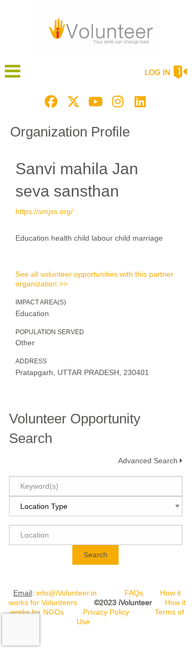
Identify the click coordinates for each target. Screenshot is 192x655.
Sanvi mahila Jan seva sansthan (76, 180)
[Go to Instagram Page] (116, 101)
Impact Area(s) (40, 302)
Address (31, 361)
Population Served (49, 332)
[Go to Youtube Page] (94, 101)
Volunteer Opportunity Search (74, 428)
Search (95, 554)
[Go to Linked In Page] (138, 101)
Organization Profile (70, 132)
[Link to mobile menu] (12, 76)
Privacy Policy (106, 612)
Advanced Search (148, 460)
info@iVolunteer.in (66, 593)
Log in (157, 72)
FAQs (133, 593)
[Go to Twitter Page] (71, 101)
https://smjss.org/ (44, 211)
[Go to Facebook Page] (49, 101)
